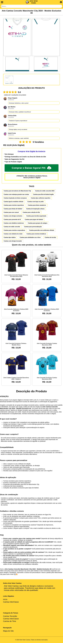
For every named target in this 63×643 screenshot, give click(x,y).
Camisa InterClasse (11, 602)
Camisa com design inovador (13, 241)
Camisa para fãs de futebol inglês (43, 194)
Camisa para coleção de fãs (31, 212)
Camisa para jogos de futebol (34, 219)
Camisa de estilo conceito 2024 (44, 191)
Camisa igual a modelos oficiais (13, 201)
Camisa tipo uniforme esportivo (40, 198)
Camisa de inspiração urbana (35, 208)
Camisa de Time (9, 621)
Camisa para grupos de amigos (37, 223)
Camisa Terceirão (10, 616)
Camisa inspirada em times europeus (15, 198)
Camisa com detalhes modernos (14, 223)
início (5, 599)
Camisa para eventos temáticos (36, 234)
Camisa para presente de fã (12, 219)
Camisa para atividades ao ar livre (30, 237)
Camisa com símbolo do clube (13, 234)
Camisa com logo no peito (35, 201)
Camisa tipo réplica (10, 237)
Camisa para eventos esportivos (14, 205)
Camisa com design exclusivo (13, 216)
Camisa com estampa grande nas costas (16, 194)
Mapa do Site (8, 631)
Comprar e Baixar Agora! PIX (29, 168)
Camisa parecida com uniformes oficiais (41, 230)
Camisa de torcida (50, 237)
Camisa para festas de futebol (13, 208)
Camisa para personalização (33, 226)
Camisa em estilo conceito (12, 226)
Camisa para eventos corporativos (14, 230)
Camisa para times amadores (37, 205)
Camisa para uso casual (11, 212)
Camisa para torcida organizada (36, 216)
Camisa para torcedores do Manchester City (17, 191)
